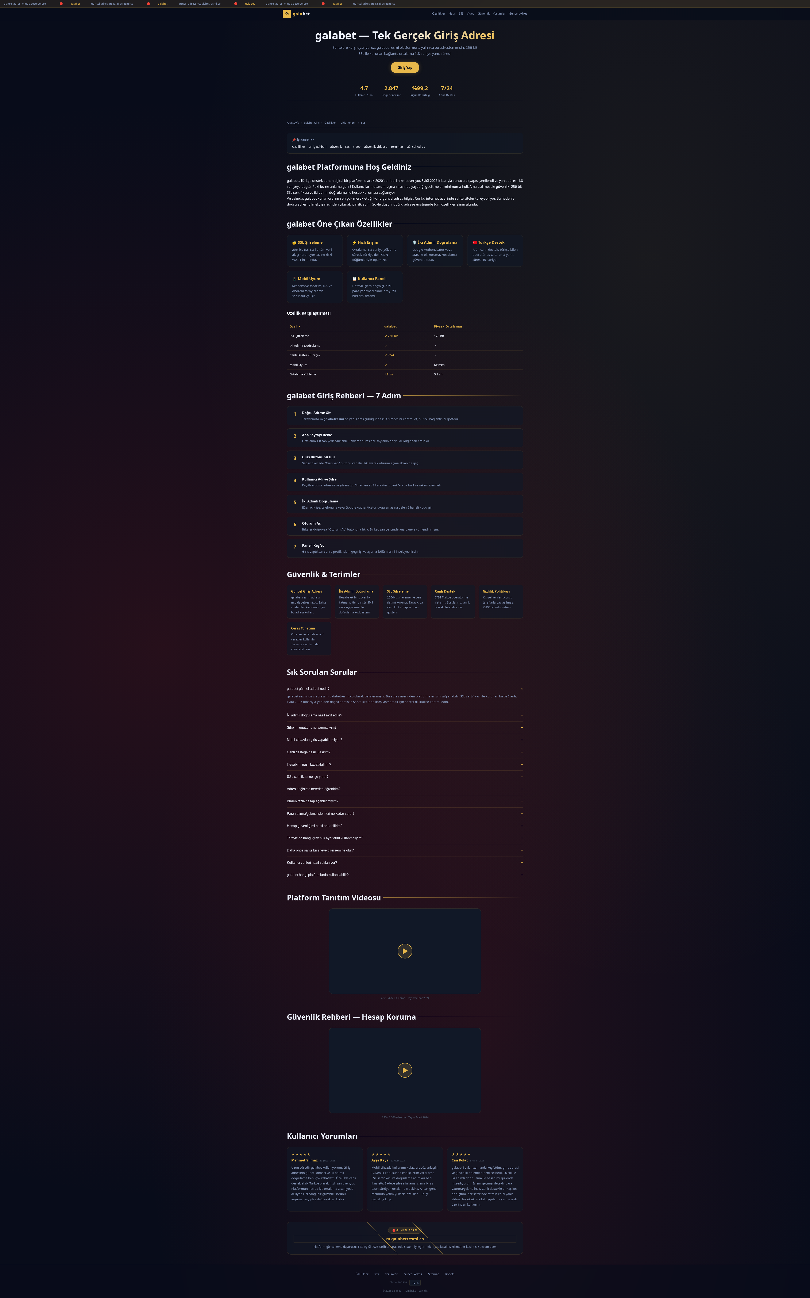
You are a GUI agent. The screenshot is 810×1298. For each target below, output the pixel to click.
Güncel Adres (518, 13)
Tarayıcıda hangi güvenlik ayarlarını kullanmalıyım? (405, 838)
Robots (450, 1274)
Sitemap (433, 1274)
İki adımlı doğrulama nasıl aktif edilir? (405, 715)
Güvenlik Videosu (375, 147)
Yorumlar (499, 13)
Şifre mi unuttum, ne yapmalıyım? (405, 727)
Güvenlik (484, 13)
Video (470, 13)
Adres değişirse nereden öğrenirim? (405, 789)
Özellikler (438, 13)
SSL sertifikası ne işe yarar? (405, 776)
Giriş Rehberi (348, 123)
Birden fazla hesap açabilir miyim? (405, 801)
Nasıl (452, 13)
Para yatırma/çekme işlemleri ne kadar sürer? (405, 813)
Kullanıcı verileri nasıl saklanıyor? (405, 862)
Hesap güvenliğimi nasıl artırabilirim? (405, 826)
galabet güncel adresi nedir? (405, 688)
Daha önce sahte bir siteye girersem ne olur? (405, 850)
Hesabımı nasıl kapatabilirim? (405, 764)
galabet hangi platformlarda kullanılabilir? (405, 875)
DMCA (415, 1282)
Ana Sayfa (293, 123)
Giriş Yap (405, 67)
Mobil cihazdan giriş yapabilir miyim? (405, 740)
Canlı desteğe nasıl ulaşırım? (405, 752)
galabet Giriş (312, 123)
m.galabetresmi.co (405, 1239)
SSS (461, 13)
